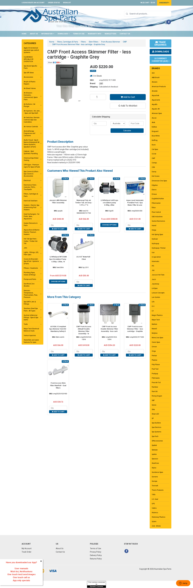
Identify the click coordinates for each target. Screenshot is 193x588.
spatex (154, 454)
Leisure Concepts (158, 293)
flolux (154, 207)
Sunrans (155, 477)
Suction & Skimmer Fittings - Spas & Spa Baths (31, 317)
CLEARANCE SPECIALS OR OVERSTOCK (28, 59)
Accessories (28, 77)
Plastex (154, 360)
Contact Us (125, 34)
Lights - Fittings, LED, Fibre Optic (31, 253)
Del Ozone (155, 176)
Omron (154, 347)
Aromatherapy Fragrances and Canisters (29, 133)
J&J (153, 270)
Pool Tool (155, 369)
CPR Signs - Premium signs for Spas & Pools (32, 166)
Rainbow (155, 387)
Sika (153, 409)
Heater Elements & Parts (30, 224)
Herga (154, 230)
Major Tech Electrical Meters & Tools (31, 330)
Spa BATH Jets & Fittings (30, 303)
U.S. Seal (155, 499)
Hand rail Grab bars (30, 201)
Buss (154, 145)
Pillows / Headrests (31, 268)
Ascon (154, 118)
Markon (154, 324)
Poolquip (155, 374)
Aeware (154, 82)
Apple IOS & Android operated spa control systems (31, 50)
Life (153, 302)
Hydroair (155, 239)
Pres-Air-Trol (156, 382)
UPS (153, 504)
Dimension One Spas (159, 181)
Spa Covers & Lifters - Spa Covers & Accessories (31, 174)
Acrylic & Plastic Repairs (29, 83)
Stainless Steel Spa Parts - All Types (31, 310)
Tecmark (155, 486)
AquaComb (156, 100)
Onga (154, 351)
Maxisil (154, 329)
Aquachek (155, 95)
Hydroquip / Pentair (159, 248)
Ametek (154, 91)
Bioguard (155, 131)
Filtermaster (156, 203)
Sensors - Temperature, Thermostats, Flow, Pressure (31, 294)
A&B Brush (156, 77)
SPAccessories (157, 441)
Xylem (154, 521)
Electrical (27, 180)
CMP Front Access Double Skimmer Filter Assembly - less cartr (109, 329)
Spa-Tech (155, 436)
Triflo (153, 495)
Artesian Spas (157, 113)
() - (148, 3)
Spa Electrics (156, 427)
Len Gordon (156, 297)
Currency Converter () (160, 59)
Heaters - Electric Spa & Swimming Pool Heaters (31, 207)
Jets (25, 248)
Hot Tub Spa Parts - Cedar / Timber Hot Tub (30, 241)
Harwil (154, 225)
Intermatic (155, 261)
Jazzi (154, 279)
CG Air (154, 154)
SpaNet (154, 445)
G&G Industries (157, 217)
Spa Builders (156, 423)
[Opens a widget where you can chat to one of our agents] (183, 583)
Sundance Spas (157, 472)
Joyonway (155, 284)
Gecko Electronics (158, 221)
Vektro (154, 508)
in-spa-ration (156, 257)
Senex (154, 405)
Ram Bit (155, 391)
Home (24, 34)
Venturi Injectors (30, 335)
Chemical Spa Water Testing (31, 159)
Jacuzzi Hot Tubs (158, 275)
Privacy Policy (95, 552)
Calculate (127, 131)
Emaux (154, 194)
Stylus (154, 468)
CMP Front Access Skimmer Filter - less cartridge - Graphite (135, 329)
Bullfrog (154, 140)
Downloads (63, 34)
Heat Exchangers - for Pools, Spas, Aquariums (31, 216)
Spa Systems (156, 432)
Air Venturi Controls (31, 127)
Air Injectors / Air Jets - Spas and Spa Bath (32, 112)
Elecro (154, 190)
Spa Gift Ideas (29, 73)
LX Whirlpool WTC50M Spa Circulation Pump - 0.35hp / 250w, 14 (58, 259)
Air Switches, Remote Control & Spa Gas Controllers (31, 120)
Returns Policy (96, 559)
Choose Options (109, 225)
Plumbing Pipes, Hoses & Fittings (30, 274)
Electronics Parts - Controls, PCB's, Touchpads (30, 187)
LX (153, 311)
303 (153, 73)
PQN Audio (156, 378)
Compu (154, 163)
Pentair (154, 356)
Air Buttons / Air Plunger (29, 105)
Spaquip (154, 450)
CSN (153, 167)
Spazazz (155, 459)
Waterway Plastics (158, 517)
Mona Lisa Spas (157, 338)
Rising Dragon (157, 396)
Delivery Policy (96, 555)
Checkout (164, 3)
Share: (50, 62)
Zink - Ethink (156, 526)
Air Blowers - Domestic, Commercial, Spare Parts (31, 96)
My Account (27, 548)
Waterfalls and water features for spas (31, 341)
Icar (153, 252)
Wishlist (67, 3)
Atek (153, 122)
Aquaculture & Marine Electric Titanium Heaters (31, 232)
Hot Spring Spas (157, 234)
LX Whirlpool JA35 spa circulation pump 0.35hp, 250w (109, 202)
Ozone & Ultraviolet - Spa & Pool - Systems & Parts (31, 261)
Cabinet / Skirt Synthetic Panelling (31, 152)
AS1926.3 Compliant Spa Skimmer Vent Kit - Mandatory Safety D (58, 329)
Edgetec (155, 185)
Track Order (26, 552)
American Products (159, 86)
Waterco (155, 513)
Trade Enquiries (160, 43)
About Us (34, 34)
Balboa (154, 127)
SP (153, 418)
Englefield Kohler (158, 199)
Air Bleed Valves (30, 88)
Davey (154, 172)
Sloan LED (155, 414)
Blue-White (156, 136)
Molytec (155, 333)
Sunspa (154, 481)
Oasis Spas (156, 342)
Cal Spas (155, 149)
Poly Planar (156, 364)
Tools (26, 324)
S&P (153, 400)
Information (47, 34)
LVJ (153, 306)
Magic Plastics (157, 315)
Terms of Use (78, 34)
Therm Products (157, 490)
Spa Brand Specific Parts (30, 67)
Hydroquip (155, 243)
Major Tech (156, 320)
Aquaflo (154, 104)
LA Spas (155, 288)
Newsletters (110, 34)
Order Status (54, 3)
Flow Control (156, 212)
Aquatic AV (156, 109)
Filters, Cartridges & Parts (31, 195)
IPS (153, 266)
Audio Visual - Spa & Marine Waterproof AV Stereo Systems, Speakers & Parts (32, 143)
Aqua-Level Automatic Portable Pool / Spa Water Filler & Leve (135, 202)
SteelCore (155, 463)
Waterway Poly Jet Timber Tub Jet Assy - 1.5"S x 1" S (83, 202)
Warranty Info (94, 34)
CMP (101, 83)
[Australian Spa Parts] (50, 15)
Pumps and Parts (30, 279)
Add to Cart (129, 97)
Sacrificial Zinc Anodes (29, 285)
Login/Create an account (33, 3)
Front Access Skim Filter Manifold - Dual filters (58, 385)
